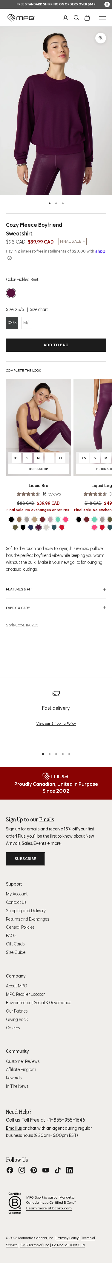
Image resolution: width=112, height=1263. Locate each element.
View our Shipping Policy (56, 723)
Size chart (39, 309)
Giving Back (17, 1019)
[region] (56, 717)
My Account (17, 894)
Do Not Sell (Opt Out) (68, 1245)
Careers (13, 1028)
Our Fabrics (16, 1011)
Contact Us (16, 902)
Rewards (14, 1078)
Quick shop (48, 469)
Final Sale (70, 241)
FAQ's (11, 935)
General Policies (20, 927)
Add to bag (56, 345)
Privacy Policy (67, 1237)
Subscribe (25, 858)
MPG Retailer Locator (25, 994)
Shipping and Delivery (26, 910)
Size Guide (15, 952)
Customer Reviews (22, 1061)
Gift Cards (15, 944)
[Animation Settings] (107, 4)
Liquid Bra (38, 485)
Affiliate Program (21, 1069)
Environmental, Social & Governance (38, 1002)
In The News (17, 1086)
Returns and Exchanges (27, 919)
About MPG (16, 986)
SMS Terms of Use (34, 1245)
